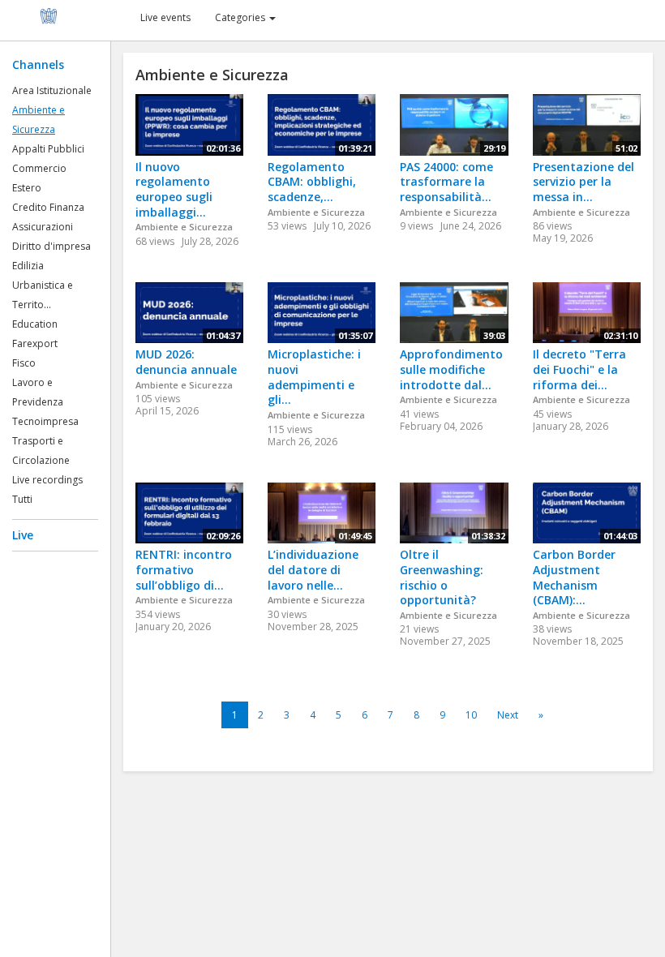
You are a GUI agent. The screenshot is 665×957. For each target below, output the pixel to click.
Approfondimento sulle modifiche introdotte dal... (451, 369)
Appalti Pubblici (48, 149)
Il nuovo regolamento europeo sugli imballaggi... (173, 189)
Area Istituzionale (52, 90)
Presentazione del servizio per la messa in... (583, 181)
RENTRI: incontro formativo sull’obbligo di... (183, 569)
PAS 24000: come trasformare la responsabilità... (446, 181)
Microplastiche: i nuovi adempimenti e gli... (314, 376)
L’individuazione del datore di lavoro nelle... (313, 569)
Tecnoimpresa (45, 421)
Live (22, 535)
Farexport (35, 343)
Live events (165, 17)
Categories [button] (241, 17)
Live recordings (47, 480)
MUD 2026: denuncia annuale (186, 361)
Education (35, 324)
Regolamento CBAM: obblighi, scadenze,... (312, 181)
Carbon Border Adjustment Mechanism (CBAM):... (574, 577)
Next (507, 715)
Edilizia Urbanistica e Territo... (42, 285)
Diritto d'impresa (51, 246)
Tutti (22, 499)
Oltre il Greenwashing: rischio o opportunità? (441, 577)
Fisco (24, 363)
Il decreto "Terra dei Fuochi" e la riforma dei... (579, 369)
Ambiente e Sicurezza (184, 227)
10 (471, 715)
